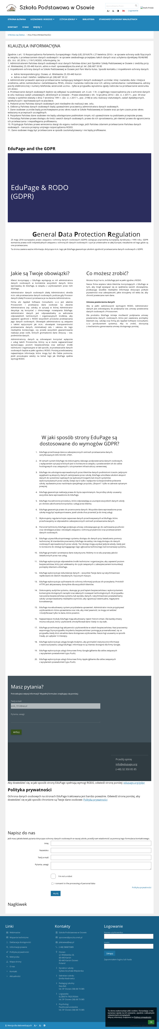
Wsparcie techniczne (19, 937)
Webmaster (15, 932)
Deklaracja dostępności (20, 942)
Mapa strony (15, 961)
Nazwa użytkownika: (113, 932)
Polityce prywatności (142, 1017)
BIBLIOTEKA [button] (88, 19)
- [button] (114, 10)
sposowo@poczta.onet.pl (70, 937)
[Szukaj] (136, 5)
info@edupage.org (126, 764)
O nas (12, 966)
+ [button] (109, 10)
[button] (118, 11)
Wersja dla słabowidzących (19, 1025)
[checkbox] (53, 876)
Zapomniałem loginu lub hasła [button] (118, 959)
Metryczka (14, 956)
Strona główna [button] (17, 19)
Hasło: (107, 942)
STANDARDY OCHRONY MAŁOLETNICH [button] (118, 19)
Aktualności (15, 976)
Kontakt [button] (13, 27)
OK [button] (151, 1022)
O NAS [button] (25, 27)
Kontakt (13, 971)
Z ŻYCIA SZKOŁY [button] (67, 19)
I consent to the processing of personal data (75, 883)
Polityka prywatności (39, 35)
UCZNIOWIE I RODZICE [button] (41, 19)
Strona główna (16, 35)
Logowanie (133, 10)
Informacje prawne (18, 947)
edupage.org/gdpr (134, 782)
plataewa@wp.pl (66, 942)
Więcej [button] (36, 27)
